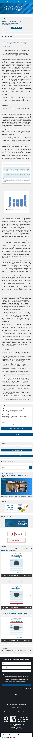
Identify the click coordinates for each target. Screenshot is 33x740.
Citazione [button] (4, 33)
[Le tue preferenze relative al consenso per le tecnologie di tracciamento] (2, 737)
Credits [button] (16, 698)
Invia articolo (15, 456)
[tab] (16, 18)
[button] (1, 461)
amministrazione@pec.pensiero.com (16, 728)
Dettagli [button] (3, 18)
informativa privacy (16, 674)
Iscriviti (16, 685)
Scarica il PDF (17, 27)
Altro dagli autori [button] (6, 36)
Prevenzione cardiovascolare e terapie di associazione (14, 582)
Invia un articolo (16, 707)
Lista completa (16, 428)
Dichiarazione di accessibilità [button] (16, 704)
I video (15, 434)
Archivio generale (15, 450)
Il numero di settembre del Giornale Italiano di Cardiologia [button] (14, 476)
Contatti (16, 701)
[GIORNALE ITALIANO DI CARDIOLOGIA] (13, 8)
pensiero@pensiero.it (16, 727)
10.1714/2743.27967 (6, 24)
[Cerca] (30, 467)
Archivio (26, 688)
